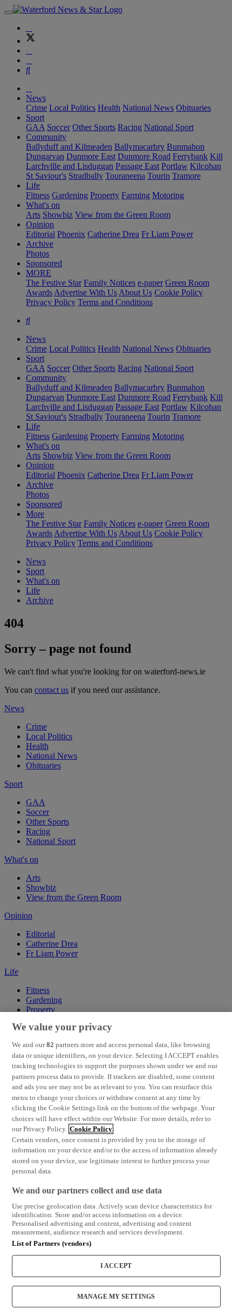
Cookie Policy (91, 1129)
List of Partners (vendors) (51, 1243)
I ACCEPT (116, 1266)
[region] (116, 1164)
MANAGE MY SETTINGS (116, 1296)
